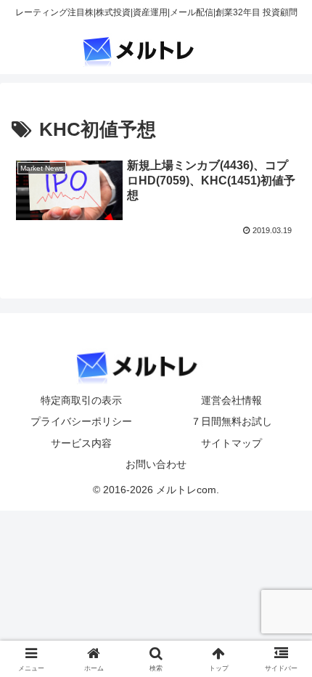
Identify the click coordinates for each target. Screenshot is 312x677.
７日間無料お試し (231, 421)
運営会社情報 (231, 400)
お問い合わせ (156, 464)
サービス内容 (81, 443)
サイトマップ (231, 443)
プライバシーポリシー (81, 421)
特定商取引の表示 (81, 400)
